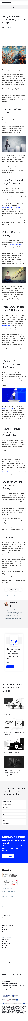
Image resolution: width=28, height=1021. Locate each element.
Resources (4, 929)
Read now (10, 666)
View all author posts (9, 624)
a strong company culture (15, 244)
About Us (4, 909)
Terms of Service (6, 915)
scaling (4, 595)
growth (14, 595)
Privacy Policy (19, 1014)
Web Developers (6, 823)
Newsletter (4, 911)
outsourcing (9, 595)
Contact (4, 917)
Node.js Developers (6, 957)
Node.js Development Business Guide (10, 983)
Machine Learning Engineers (8, 941)
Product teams (5, 966)
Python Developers (6, 814)
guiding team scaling (7, 408)
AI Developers (5, 939)
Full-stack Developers (7, 804)
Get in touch (8, 856)
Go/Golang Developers (7, 960)
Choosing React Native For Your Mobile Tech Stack (13, 989)
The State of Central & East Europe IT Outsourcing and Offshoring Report (13, 986)
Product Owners (6, 810)
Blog (3, 931)
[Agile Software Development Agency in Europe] (6, 2)
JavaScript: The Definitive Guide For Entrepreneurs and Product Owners (13, 980)
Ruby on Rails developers (8, 949)
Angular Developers (6, 955)
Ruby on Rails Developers (8, 817)
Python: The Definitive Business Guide (10, 977)
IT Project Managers (7, 807)
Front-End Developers (7, 943)
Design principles (6, 325)
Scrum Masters (6, 820)
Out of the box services (7, 925)
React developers (6, 947)
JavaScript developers (7, 953)
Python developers (6, 951)
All (13, 7)
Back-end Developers (7, 801)
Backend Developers (7, 945)
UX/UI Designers (6, 964)
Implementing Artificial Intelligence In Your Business (11, 975)
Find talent (4, 927)
